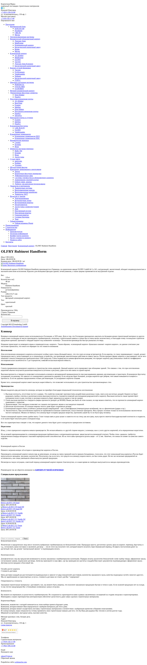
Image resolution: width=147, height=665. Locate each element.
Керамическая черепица (19, 140)
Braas (17, 147)
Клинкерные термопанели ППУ (27, 136)
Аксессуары (19, 157)
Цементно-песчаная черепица (21, 149)
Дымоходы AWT (21, 194)
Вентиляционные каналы (25, 190)
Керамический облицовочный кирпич (25, 39)
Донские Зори (20, 41)
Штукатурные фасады (18, 167)
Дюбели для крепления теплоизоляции (30, 184)
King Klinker (19, 95)
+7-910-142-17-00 (7, 18)
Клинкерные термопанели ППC (27, 138)
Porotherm (18, 31)
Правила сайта (16, 240)
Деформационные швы (24, 176)
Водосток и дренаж (17, 196)
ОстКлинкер (20, 72)
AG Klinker (19, 55)
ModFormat (19, 43)
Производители (16, 232)
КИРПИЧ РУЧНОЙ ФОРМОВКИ (49, 470)
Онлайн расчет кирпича (10, 569)
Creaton (17, 142)
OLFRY (18, 60)
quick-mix (18, 161)
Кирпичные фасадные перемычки (28, 174)
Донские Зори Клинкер (24, 64)
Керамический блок (18, 26)
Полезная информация (19, 234)
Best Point (18, 103)
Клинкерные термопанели (20, 134)
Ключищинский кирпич (24, 45)
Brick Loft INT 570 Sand (10, 503)
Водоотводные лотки (23, 200)
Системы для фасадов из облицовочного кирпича (34, 178)
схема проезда (6, 625)
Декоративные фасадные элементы (24, 93)
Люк (16, 209)
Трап (16, 219)
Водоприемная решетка (24, 203)
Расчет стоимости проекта (20, 238)
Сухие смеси (15, 159)
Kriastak (18, 153)
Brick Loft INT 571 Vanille (11, 515)
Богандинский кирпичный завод (27, 47)
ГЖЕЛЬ (18, 33)
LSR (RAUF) (20, 128)
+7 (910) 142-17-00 (8, 642)
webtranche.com (21, 662)
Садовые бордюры (22, 217)
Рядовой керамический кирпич (22, 91)
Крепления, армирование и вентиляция (25, 169)
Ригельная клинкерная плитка (26, 111)
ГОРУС (18, 80)
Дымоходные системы (23, 188)
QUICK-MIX (20, 87)
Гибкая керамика (16, 221)
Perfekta (18, 163)
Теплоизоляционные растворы (22, 37)
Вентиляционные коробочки (26, 192)
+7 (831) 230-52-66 (8, 12)
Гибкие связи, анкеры (23, 182)
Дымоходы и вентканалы (20, 186)
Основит (18, 165)
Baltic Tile (18, 151)
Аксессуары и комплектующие (27, 207)
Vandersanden (20, 74)
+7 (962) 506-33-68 (8, 646)
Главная (4, 246)
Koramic (18, 145)
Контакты (9, 242)
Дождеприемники (22, 198)
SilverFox (18, 116)
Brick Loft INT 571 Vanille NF (12, 521)
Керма (17, 49)
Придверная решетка (23, 213)
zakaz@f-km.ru (6, 656)
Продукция (10, 24)
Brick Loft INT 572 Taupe (10, 528)
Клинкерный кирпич (18, 53)
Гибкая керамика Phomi (24, 223)
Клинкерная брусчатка (19, 126)
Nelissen (18, 76)
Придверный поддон (23, 211)
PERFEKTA (19, 84)
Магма (17, 35)
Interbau (18, 107)
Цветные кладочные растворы (22, 82)
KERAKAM (19, 29)
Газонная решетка (22, 215)
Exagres (18, 105)
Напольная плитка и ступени (21, 118)
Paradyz (18, 97)
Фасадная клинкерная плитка (21, 99)
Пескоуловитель (21, 205)
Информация (11, 229)
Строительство (11, 227)
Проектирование (12, 225)
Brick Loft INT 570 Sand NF (11, 509)
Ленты (17, 171)
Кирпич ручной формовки (20, 68)
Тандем (18, 62)
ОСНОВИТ (19, 89)
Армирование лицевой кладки (27, 180)
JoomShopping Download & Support (14, 326)
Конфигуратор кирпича (19, 236)
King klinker (19, 109)
